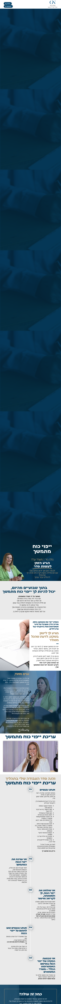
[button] (30, 756)
